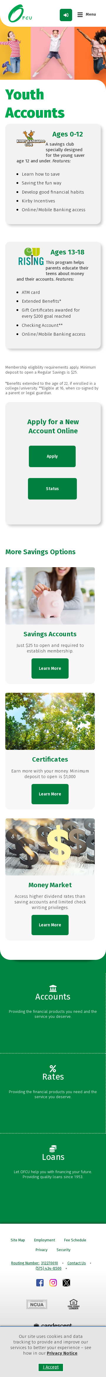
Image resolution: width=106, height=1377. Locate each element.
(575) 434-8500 (49, 1268)
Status (52, 488)
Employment (44, 1240)
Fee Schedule (75, 1240)
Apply (52, 456)
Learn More (50, 668)
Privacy (41, 1250)
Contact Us (76, 1263)
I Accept (51, 1367)
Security (63, 1250)
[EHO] (73, 1305)
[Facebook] (40, 1283)
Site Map (18, 1240)
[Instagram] (53, 1283)
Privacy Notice (62, 1353)
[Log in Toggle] (66, 15)
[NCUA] (36, 1305)
